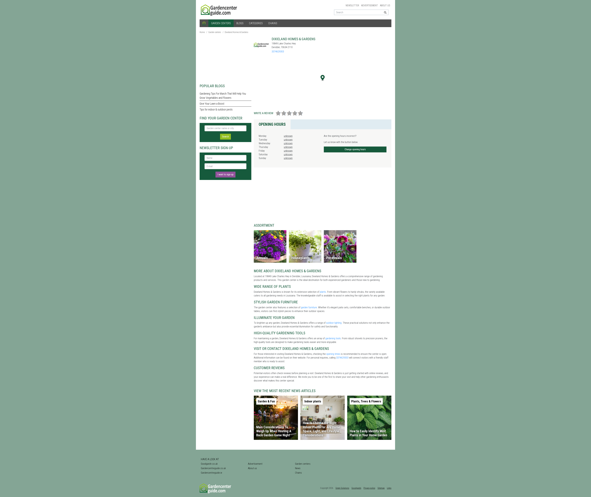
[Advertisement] (225, 58)
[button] (323, 78)
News (297, 468)
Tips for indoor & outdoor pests (216, 109)
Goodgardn (356, 488)
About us (385, 5)
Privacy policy (369, 488)
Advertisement (369, 5)
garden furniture (309, 307)
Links (389, 488)
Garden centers (221, 23)
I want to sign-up (225, 174)
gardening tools (333, 338)
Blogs (239, 23)
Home (202, 32)
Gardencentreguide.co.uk (213, 468)
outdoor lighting (334, 322)
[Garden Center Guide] (219, 9)
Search (225, 136)
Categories (256, 23)
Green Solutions (342, 488)
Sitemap (381, 488)
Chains (272, 23)
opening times (333, 353)
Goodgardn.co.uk (209, 463)
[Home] (204, 23)
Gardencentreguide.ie (211, 472)
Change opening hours (355, 149)
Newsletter (352, 5)
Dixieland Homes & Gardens (236, 32)
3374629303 (278, 51)
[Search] (384, 12)
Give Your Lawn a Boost (212, 103)
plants (323, 291)
